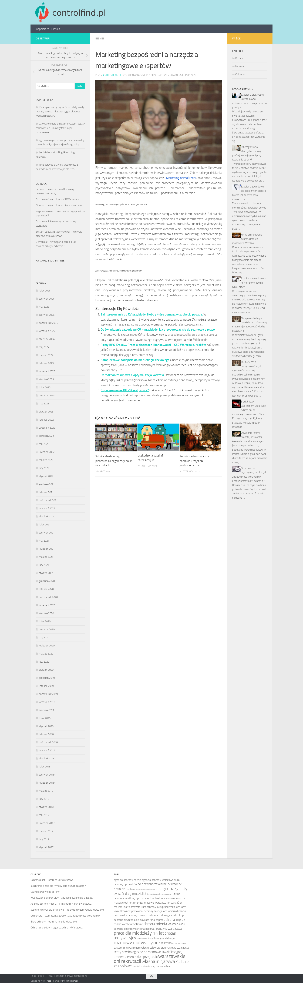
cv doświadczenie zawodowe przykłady (141, 889)
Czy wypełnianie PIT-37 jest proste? (125, 390)
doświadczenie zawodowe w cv (161, 894)
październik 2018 (48, 742)
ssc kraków (166, 943)
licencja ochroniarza (165, 911)
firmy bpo (134, 898)
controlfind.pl (112, 74)
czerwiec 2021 (47, 532)
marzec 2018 (46, 790)
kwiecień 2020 (47, 645)
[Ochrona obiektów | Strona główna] (70, 12)
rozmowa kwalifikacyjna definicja (156, 938)
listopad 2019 (46, 685)
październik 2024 (48, 322)
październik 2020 (48, 597)
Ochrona (239, 74)
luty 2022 (44, 468)
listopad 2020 (46, 589)
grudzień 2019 (47, 677)
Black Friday (247, 401)
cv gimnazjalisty (172, 888)
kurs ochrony (148, 906)
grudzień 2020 (47, 581)
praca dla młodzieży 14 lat (139, 933)
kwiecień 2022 (47, 452)
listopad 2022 (46, 419)
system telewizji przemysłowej (131, 947)
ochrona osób (143, 928)
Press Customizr (70, 980)
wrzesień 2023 (47, 371)
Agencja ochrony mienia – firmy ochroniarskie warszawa (61, 903)
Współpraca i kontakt (48, 29)
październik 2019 (48, 694)
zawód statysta (141, 966)
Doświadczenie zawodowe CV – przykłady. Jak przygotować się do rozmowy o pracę (158, 329)
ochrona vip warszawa (166, 929)
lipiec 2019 (44, 718)
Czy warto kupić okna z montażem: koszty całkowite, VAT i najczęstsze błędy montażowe (60, 128)
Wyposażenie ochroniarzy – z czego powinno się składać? (62, 897)
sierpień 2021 (46, 516)
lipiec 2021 (44, 524)
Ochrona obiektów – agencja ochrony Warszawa (56, 927)
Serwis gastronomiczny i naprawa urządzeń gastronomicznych (195, 461)
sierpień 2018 (46, 758)
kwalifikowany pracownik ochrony (133, 911)
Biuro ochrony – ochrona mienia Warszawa (59, 205)
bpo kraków (130, 884)
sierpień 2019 (46, 710)
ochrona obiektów (124, 928)
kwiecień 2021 (47, 548)
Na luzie (239, 66)
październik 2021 (48, 500)
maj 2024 (44, 347)
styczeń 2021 (46, 573)
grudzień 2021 (47, 484)
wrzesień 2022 (47, 427)
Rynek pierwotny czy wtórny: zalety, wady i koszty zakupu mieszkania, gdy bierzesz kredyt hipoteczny (60, 111)
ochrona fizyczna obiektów (129, 919)
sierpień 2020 (46, 613)
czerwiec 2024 (47, 339)
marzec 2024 (46, 355)
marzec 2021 (46, 556)
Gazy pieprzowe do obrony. (45, 891)
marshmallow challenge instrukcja (161, 915)
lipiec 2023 (44, 387)
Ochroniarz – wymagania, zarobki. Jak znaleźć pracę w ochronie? (249, 472)
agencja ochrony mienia (127, 879)
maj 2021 (44, 540)
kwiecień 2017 (47, 823)
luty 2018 (44, 798)
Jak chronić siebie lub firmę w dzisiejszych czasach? (58, 885)
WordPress (46, 980)
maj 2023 (44, 403)
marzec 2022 (46, 460)
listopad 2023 (46, 363)
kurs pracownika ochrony (171, 906)
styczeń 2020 (46, 669)
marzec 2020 (46, 653)
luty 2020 (44, 661)
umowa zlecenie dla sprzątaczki (136, 957)
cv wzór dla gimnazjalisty (131, 894)
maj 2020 (44, 637)
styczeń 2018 (46, 806)
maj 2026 (44, 306)
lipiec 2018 (44, 766)
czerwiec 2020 (47, 629)
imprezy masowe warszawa (150, 902)
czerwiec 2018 (47, 774)
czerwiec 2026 (47, 298)
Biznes (100, 38)
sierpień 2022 (46, 435)
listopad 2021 (46, 492)
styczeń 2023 (46, 411)
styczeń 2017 (46, 847)
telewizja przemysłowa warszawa (169, 947)
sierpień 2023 (46, 379)
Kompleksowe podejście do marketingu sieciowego (135, 360)
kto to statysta (131, 906)
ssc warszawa (180, 943)
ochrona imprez (154, 919)
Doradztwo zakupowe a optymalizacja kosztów (132, 375)
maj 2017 (44, 815)
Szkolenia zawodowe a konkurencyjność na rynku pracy (248, 282)
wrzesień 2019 (47, 702)
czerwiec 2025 (47, 314)
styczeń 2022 (46, 476)
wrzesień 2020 (47, 605)
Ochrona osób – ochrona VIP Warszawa (57, 199)
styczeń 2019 (46, 726)
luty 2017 (44, 839)
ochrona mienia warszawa (163, 924)
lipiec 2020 (44, 621)
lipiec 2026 (44, 290)
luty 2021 (44, 564)
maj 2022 (44, 443)
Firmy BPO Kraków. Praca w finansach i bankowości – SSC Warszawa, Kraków (153, 345)
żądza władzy (160, 966)
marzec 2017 (46, 831)
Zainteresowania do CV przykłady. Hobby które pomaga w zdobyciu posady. (152, 314)
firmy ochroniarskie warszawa (158, 898)
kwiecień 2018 (47, 782)
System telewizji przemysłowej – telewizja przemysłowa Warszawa (67, 909)
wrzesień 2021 (47, 508)
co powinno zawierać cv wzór (158, 884)
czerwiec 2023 (47, 395)
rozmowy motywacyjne (136, 942)
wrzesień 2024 (47, 331)
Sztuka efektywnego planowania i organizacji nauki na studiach (113, 461)
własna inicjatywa (158, 961)
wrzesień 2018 (47, 750)
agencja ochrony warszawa (157, 879)
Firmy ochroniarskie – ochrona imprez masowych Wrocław (248, 239)
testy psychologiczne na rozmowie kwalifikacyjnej (148, 952)
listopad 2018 (46, 734)
